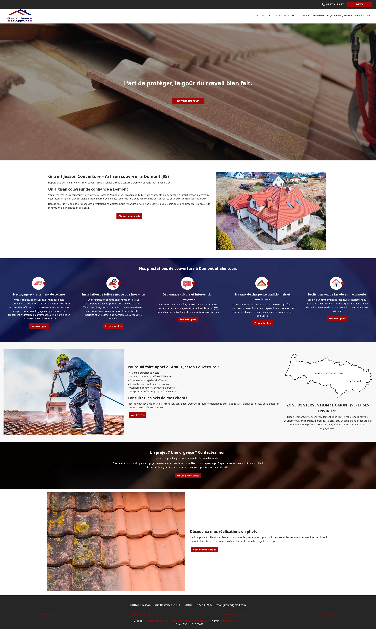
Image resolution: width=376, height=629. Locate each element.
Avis (238, 620)
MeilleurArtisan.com (157, 620)
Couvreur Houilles (326, 614)
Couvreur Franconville (234, 614)
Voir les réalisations (204, 549)
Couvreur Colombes (141, 614)
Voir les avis (138, 415)
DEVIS (359, 4)
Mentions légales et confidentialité (191, 620)
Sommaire (227, 620)
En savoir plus (39, 326)
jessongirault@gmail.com (230, 605)
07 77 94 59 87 (203, 605)
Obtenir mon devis (129, 216)
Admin (215, 620)
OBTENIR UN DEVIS (188, 101)
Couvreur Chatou (49, 614)
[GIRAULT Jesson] (30, 16)
